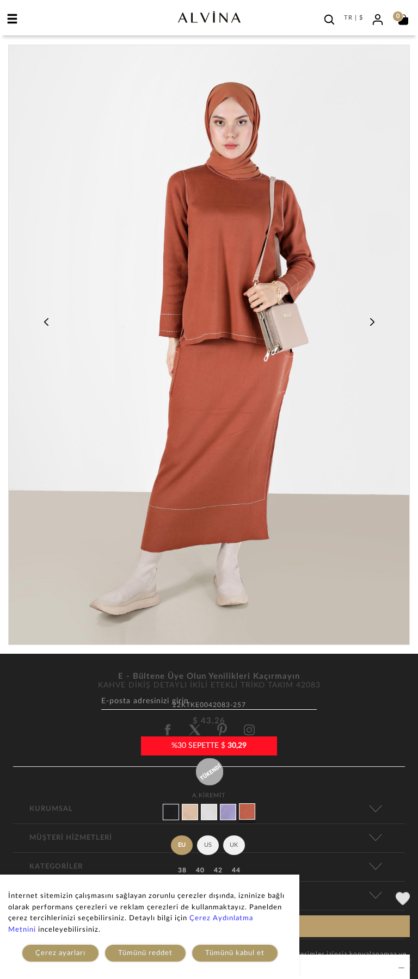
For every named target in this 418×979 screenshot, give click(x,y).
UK (234, 845)
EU (182, 845)
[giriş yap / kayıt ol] (377, 18)
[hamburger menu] (12, 18)
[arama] (329, 19)
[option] (209, 349)
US (208, 845)
